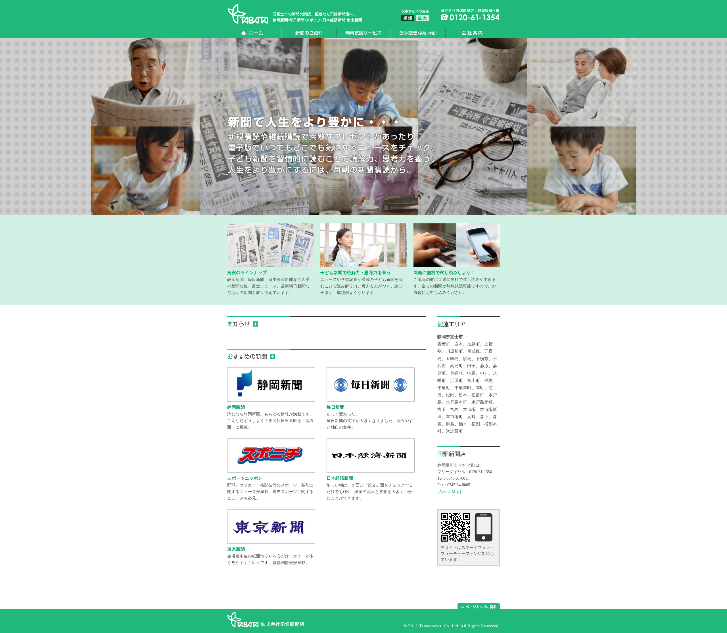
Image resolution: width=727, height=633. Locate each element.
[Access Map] (449, 491)
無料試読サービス (363, 33)
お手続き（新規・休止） (418, 33)
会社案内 (472, 33)
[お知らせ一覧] (255, 324)
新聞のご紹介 (309, 33)
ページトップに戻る (478, 606)
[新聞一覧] (272, 356)
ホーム (254, 33)
